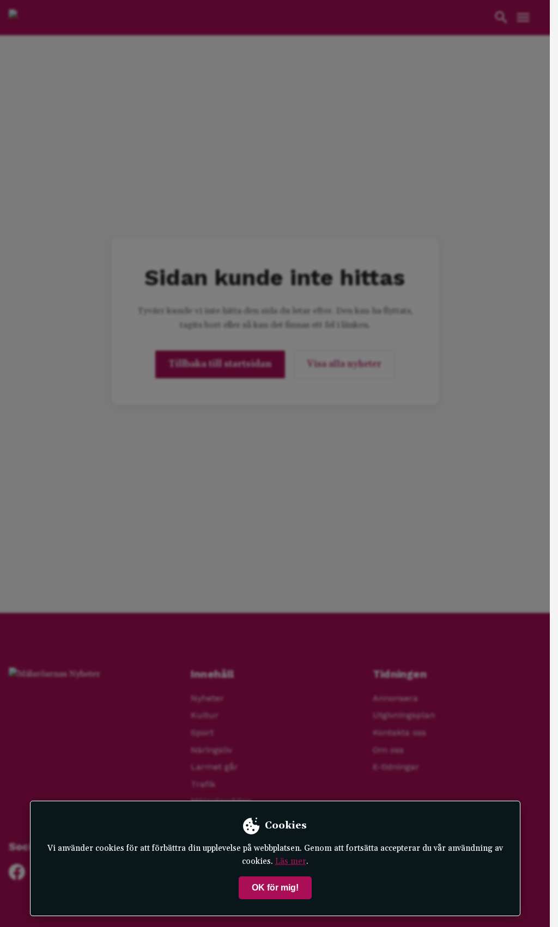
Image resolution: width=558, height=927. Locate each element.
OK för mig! (275, 887)
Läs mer (290, 861)
